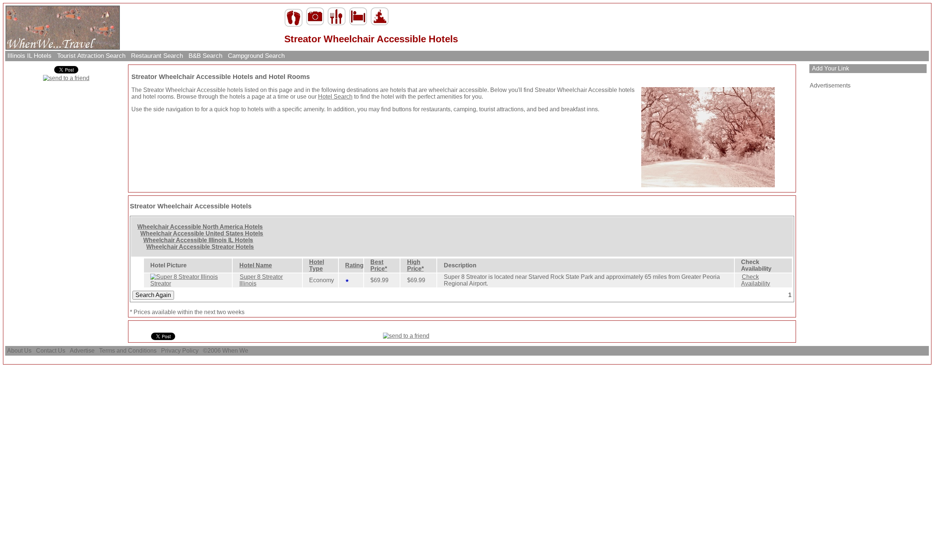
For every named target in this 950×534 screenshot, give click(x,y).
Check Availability (755, 280)
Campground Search (256, 55)
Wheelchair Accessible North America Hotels (200, 227)
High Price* (415, 265)
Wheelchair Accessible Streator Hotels (200, 247)
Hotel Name (255, 265)
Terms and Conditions (128, 350)
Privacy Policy (180, 350)
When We (236, 350)
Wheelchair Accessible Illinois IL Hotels (198, 240)
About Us (19, 350)
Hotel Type (316, 265)
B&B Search (205, 55)
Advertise (82, 350)
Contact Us (51, 350)
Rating (354, 265)
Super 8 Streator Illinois (261, 280)
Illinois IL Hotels (29, 55)
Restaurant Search (157, 55)
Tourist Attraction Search (91, 55)
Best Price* (378, 265)
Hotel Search (335, 96)
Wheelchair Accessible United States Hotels (201, 233)
